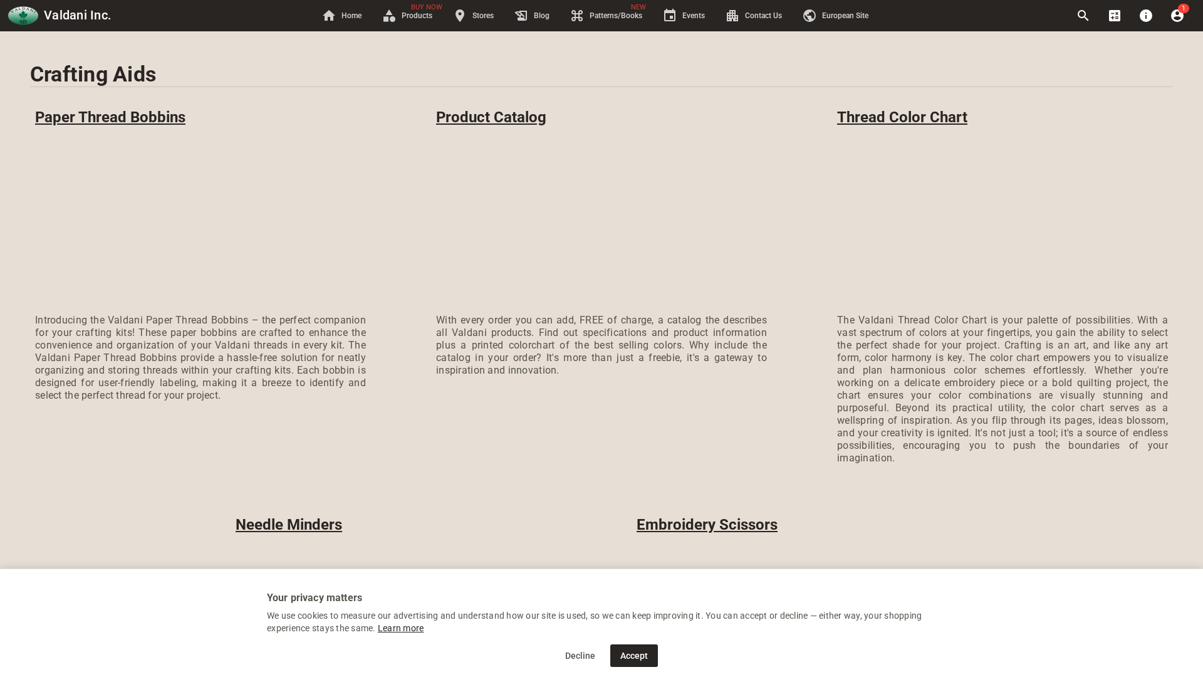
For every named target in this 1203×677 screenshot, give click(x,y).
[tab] (341, 16)
